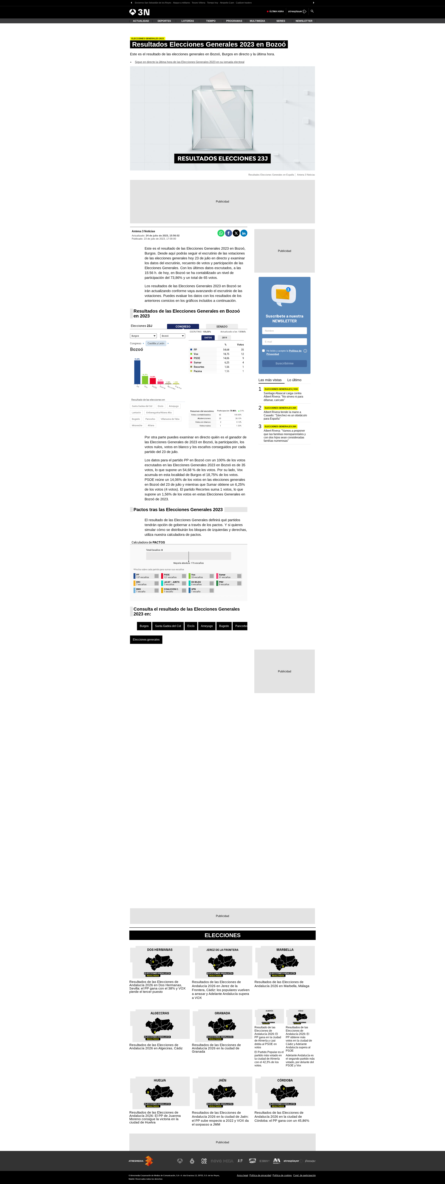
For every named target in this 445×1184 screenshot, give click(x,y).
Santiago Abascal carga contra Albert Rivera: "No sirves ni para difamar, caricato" (283, 396)
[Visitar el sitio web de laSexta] (192, 1161)
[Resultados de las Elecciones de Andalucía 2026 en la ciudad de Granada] (222, 1026)
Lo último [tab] (294, 380)
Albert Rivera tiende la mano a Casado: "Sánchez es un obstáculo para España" (285, 415)
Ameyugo (174, 406)
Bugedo (136, 419)
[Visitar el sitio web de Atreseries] (240, 1161)
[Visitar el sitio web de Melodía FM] (277, 1161)
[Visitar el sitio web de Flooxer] (310, 1161)
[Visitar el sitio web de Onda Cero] (252, 1161)
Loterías (187, 20)
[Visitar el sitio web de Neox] (204, 1161)
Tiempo (211, 20)
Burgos (144, 626)
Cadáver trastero (244, 3)
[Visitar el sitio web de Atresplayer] (294, 1161)
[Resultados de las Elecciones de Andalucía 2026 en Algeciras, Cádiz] (160, 1026)
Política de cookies (282, 1175)
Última (276, 11)
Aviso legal (242, 1175)
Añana (151, 425)
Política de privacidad (260, 1175)
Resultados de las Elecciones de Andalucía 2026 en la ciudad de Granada (216, 1048)
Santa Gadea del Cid (142, 406)
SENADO (222, 326)
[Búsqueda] (312, 11)
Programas (234, 20)
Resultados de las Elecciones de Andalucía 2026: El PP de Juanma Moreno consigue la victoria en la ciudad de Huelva (155, 1117)
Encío (160, 406)
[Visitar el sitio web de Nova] (216, 1161)
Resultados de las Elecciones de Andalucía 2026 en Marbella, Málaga (281, 984)
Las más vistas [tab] (270, 380)
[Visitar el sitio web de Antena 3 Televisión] (180, 1161)
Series (280, 20)
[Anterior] (131, 3)
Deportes (164, 20)
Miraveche (137, 425)
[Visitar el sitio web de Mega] (228, 1161)
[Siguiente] (313, 3)
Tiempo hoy (212, 3)
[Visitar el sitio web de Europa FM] (264, 1161)
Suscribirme (285, 363)
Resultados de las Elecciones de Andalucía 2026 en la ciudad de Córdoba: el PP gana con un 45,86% (281, 1116)
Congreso (135, 343)
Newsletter (304, 20)
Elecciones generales (146, 639)
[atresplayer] (297, 11)
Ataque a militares (181, 3)
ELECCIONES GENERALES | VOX (281, 389)
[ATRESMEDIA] (141, 1160)
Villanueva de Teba (170, 419)
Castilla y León (156, 343)
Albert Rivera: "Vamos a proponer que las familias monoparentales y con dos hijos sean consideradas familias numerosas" (285, 435)
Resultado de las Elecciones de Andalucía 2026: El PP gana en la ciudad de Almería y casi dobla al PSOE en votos (267, 1037)
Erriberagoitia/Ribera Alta (159, 412)
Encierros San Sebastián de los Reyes (153, 3)
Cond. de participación (304, 1175)
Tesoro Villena (198, 3)
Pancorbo (150, 419)
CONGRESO (183, 326)
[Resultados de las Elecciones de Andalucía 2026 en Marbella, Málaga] (285, 962)
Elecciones (223, 935)
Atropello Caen (227, 3)
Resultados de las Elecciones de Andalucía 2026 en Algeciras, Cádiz (156, 1046)
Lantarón (136, 412)
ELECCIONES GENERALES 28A (280, 408)
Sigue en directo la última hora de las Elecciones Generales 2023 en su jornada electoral (189, 62)
